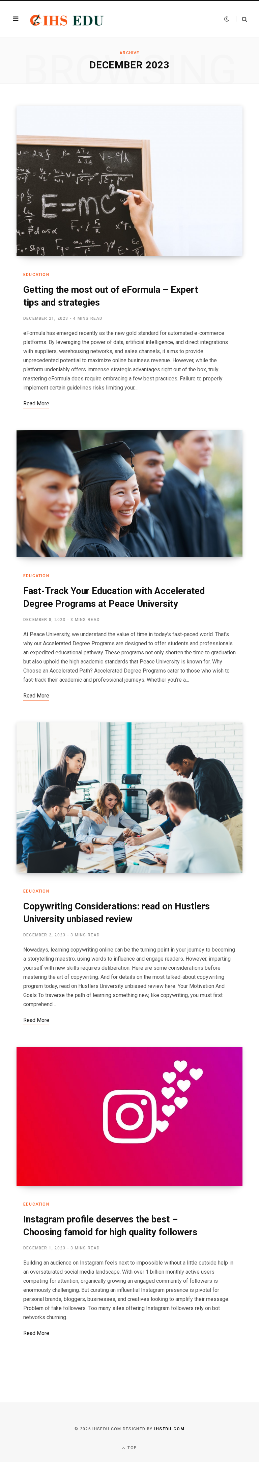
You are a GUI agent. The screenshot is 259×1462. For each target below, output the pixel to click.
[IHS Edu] (67, 19)
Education (36, 274)
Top (131, 1447)
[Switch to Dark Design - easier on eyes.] (227, 19)
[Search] (241, 19)
